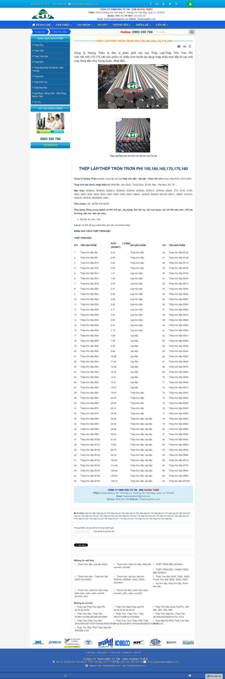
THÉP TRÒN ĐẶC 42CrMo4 (169, 564)
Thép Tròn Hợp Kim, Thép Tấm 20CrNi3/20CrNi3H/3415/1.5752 (169, 615)
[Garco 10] (72, 643)
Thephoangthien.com (146, 19)
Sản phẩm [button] (84, 25)
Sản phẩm (102, 652)
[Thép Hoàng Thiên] (43, 13)
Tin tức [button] (102, 25)
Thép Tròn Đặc (40, 56)
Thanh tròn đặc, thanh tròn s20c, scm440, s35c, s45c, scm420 (131, 592)
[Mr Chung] (43, 131)
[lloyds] (156, 643)
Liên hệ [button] (161, 25)
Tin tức (37, 102)
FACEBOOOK (50, 145)
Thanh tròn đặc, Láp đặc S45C (92, 564)
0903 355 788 (122, 16)
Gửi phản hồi (215, 676)
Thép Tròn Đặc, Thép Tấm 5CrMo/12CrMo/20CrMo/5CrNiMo (91, 615)
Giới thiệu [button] (63, 25)
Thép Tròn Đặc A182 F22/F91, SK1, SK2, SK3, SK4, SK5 (171, 608)
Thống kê (127, 652)
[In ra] (185, 46)
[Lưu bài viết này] (190, 46)
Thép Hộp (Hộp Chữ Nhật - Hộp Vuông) (47, 69)
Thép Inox (38, 76)
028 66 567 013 (42, 3)
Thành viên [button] (121, 25)
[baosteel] (139, 643)
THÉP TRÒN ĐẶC (83, 237)
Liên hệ (137, 652)
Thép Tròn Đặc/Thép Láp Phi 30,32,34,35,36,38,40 (129, 608)
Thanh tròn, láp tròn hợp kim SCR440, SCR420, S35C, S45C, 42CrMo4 (129, 579)
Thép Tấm (38, 50)
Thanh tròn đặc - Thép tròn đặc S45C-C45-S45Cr (91, 578)
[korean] (106, 643)
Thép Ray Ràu (40, 87)
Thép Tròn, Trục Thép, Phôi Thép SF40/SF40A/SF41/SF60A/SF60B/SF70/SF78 (136, 622)
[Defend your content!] (66, 675)
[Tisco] (172, 643)
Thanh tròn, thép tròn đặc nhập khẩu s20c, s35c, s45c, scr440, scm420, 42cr (91, 593)
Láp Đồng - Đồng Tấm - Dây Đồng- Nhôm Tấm (49, 95)
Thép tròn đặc (81, 184)
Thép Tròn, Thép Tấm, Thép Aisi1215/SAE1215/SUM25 (129, 615)
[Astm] (122, 643)
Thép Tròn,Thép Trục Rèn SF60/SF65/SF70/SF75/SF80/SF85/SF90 (95, 622)
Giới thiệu (91, 652)
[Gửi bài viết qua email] (179, 46)
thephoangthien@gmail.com (116, 19)
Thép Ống (38, 45)
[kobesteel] (89, 643)
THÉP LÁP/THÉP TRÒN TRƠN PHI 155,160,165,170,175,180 (133, 168)
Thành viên (115, 652)
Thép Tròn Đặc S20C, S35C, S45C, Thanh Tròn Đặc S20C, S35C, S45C (171, 578)
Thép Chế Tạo (40, 82)
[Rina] (56, 643)
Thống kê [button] (142, 25)
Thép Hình (38, 62)
